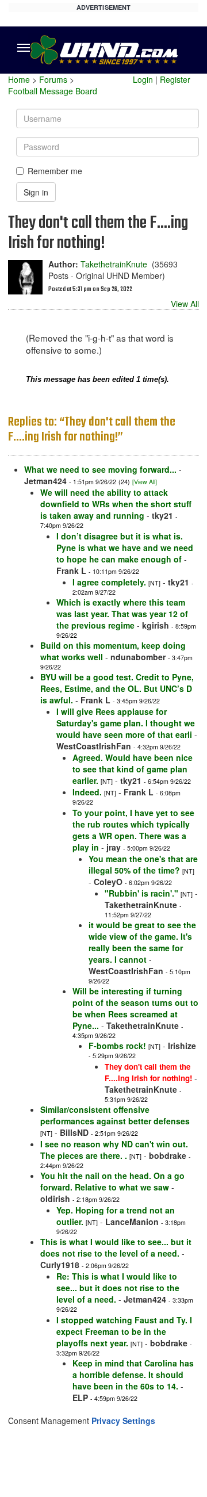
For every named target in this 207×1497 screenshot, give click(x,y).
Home (19, 79)
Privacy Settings (123, 1420)
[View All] (144, 481)
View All (185, 303)
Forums (53, 79)
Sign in (36, 192)
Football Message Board (52, 91)
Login (143, 79)
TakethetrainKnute (113, 264)
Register (175, 79)
